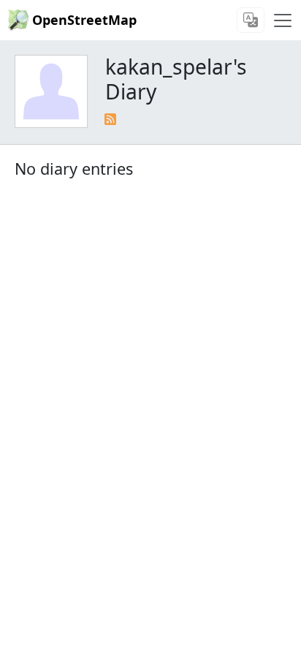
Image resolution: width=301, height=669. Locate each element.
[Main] (283, 20)
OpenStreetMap (84, 20)
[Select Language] (250, 20)
